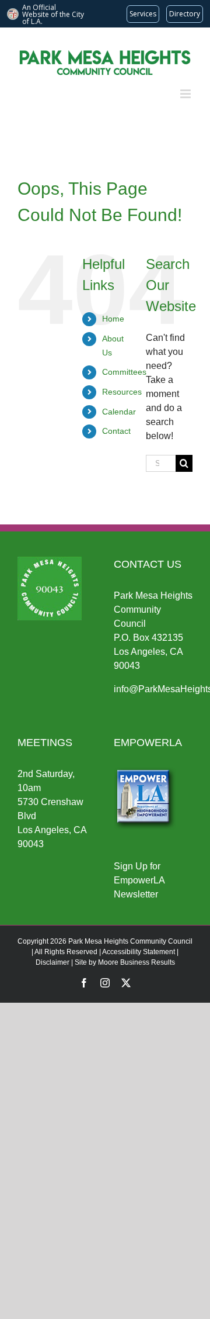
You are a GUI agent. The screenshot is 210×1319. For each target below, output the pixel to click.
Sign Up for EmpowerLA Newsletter (139, 880)
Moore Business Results (136, 962)
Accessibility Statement (138, 952)
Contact (116, 431)
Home (113, 318)
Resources (122, 391)
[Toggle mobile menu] (186, 94)
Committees (124, 372)
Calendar (119, 411)
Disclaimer (52, 962)
